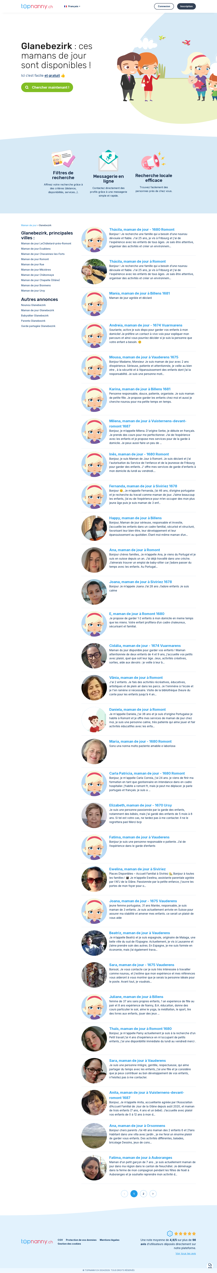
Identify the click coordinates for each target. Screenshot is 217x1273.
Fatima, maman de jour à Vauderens (139, 837)
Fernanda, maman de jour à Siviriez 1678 (143, 486)
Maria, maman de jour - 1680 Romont (140, 741)
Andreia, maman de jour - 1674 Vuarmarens (145, 325)
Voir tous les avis (186, 1253)
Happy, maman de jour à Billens (135, 518)
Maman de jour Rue (32, 264)
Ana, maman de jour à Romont (134, 550)
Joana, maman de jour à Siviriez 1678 (140, 582)
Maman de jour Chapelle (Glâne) (40, 280)
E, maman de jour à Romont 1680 (136, 614)
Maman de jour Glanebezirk (37, 310)
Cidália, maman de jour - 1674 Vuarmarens (145, 646)
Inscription (186, 6)
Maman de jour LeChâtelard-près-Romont (46, 243)
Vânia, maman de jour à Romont (136, 677)
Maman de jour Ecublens (36, 248)
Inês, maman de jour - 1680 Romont (139, 454)
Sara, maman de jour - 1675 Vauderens (141, 965)
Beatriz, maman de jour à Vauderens (139, 933)
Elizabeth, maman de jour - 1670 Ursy (140, 805)
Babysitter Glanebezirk (35, 315)
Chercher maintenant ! (50, 87)
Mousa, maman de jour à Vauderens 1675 (143, 357)
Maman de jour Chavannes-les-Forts (42, 253)
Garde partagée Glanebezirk (38, 326)
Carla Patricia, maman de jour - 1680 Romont (147, 773)
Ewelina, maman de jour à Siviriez (137, 869)
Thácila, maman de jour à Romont (137, 261)
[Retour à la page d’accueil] (37, 6)
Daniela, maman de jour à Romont (137, 709)
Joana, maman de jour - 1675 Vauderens (143, 901)
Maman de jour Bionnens (36, 285)
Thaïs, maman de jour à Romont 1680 (140, 1029)
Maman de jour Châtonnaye (37, 274)
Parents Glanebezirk (33, 320)
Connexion (164, 6)
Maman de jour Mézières (36, 269)
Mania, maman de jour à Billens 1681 (139, 293)
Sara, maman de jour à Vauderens (137, 1060)
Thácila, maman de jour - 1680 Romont (141, 229)
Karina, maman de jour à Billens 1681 (139, 389)
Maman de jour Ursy (33, 290)
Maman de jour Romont (35, 259)
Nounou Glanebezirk (33, 305)
